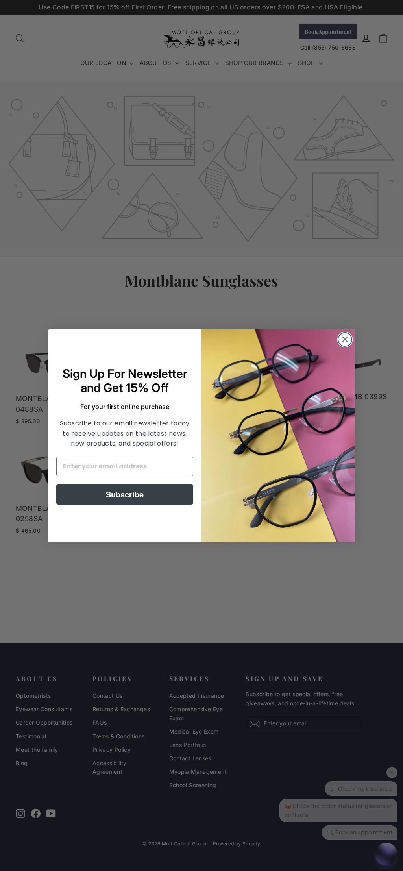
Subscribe (125, 494)
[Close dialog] (345, 339)
